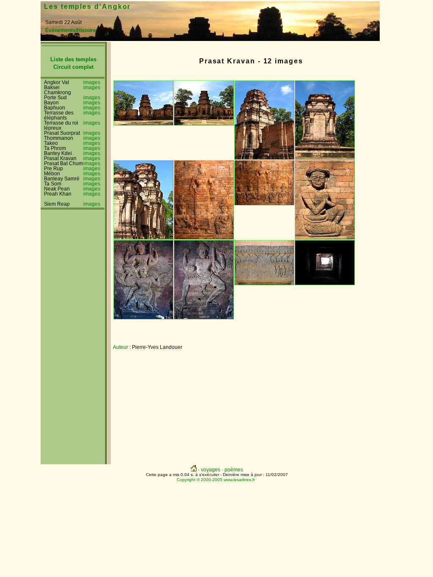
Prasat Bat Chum (63, 163)
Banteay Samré (61, 179)
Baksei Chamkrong (57, 89)
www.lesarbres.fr (239, 479)
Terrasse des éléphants (59, 115)
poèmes (234, 470)
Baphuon (54, 108)
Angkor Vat (56, 82)
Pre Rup (53, 168)
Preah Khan (57, 194)
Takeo (51, 143)
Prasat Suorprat (62, 133)
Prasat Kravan (60, 158)
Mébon (52, 174)
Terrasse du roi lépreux (61, 125)
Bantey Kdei (58, 153)
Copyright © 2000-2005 (199, 479)
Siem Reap (57, 204)
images (91, 82)
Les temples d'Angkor (87, 6)
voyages (210, 470)
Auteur (120, 347)
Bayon (51, 103)
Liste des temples (73, 59)
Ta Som (52, 184)
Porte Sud (55, 98)
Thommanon (58, 138)
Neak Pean (57, 189)
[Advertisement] (286, 15)
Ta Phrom (55, 148)
